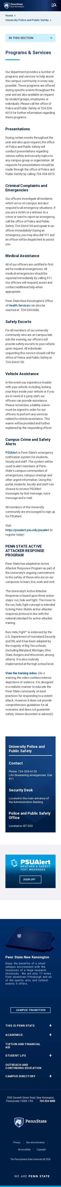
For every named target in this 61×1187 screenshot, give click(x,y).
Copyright (41, 1149)
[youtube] (48, 997)
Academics (14, 1035)
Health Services (19, 305)
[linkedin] (13, 997)
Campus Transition (30, 1010)
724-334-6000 (47, 1101)
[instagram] (30, 997)
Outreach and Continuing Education (23, 1066)
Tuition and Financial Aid (23, 1046)
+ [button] (50, 1025)
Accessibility (24, 1149)
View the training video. (21, 673)
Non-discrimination (35, 1142)
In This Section (21, 38)
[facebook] (21, 997)
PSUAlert (11, 452)
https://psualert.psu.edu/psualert (27, 530)
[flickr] (39, 997)
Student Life (15, 1055)
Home (9, 15)
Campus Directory (20, 1076)
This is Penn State (20, 1025)
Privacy (16, 1142)
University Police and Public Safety (27, 20)
